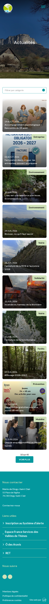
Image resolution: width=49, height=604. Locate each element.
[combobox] (24, 90)
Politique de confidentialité (15, 595)
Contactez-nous (11, 505)
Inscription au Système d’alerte (24, 523)
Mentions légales (10, 591)
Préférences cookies (12, 600)
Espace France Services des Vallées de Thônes (21, 533)
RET (8, 553)
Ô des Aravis (13, 544)
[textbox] (24, 90)
